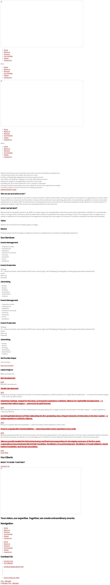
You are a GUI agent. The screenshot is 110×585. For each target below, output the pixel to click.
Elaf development (8, 378)
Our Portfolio (8, 56)
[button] (55, 64)
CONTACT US (5, 466)
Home (6, 50)
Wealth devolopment (9, 388)
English (8, 581)
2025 (2, 382)
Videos (6, 58)
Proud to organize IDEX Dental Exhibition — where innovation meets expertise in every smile (38, 429)
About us (7, 52)
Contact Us (8, 60)
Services (7, 54)
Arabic (5, 583)
